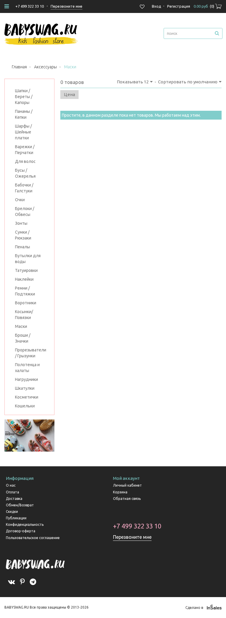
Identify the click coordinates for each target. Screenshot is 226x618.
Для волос (25, 161)
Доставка (14, 498)
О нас (11, 485)
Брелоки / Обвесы (24, 211)
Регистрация (178, 6)
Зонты (21, 223)
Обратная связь (127, 498)
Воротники (25, 302)
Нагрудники (26, 379)
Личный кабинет (127, 485)
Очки (20, 199)
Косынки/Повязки (24, 314)
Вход (156, 6)
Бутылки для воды (28, 258)
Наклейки (24, 279)
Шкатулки (24, 388)
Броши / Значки (22, 338)
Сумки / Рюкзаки (23, 235)
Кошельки (25, 406)
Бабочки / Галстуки (24, 188)
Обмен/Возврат (20, 505)
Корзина (120, 492)
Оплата (12, 492)
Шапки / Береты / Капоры (23, 96)
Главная (19, 67)
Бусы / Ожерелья (25, 173)
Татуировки (26, 270)
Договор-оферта (20, 531)
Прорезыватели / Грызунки (29, 353)
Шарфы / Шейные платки (23, 132)
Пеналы (22, 246)
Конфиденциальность (25, 524)
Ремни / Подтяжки (25, 291)
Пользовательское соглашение (33, 538)
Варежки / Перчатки (24, 149)
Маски (21, 326)
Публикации (16, 518)
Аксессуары (45, 67)
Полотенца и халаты (27, 367)
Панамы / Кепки (23, 114)
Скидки (12, 511)
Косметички (26, 397)
